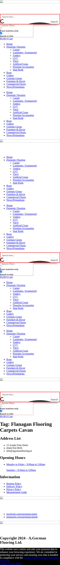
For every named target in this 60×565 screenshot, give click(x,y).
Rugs (9, 72)
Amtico (16, 55)
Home (9, 44)
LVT (15, 58)
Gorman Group (14, 78)
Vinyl (15, 61)
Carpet (16, 49)
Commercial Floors (16, 84)
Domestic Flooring (15, 46)
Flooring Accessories (23, 67)
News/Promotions (15, 87)
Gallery (10, 75)
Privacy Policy (15, 563)
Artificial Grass (20, 64)
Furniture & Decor (15, 81)
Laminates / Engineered (25, 52)
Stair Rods (18, 69)
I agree (3, 563)
